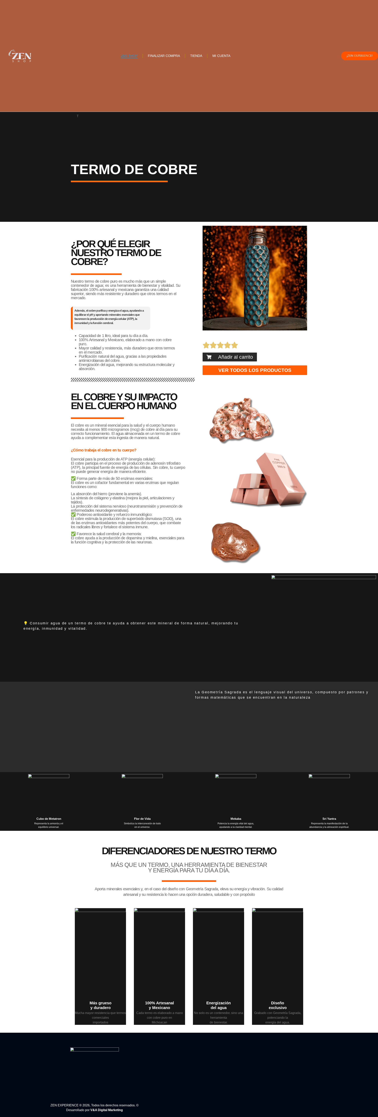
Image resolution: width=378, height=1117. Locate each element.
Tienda (196, 56)
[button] (230, 357)
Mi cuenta (221, 56)
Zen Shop (129, 56)
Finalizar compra (164, 56)
